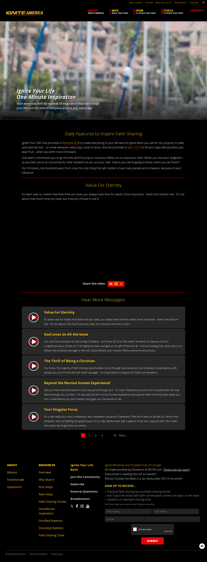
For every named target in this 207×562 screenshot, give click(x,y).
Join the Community (85, 477)
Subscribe (194, 2)
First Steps (46, 487)
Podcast (149, 2)
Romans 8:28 (71, 143)
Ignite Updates (136, 2)
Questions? (14, 487)
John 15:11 (134, 147)
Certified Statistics (51, 521)
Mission (12, 472)
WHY (118, 11)
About (12, 465)
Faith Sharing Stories (52, 501)
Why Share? (46, 480)
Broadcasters (80, 499)
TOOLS (172, 11)
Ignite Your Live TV (164, 2)
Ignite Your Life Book (81, 467)
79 (114, 435)
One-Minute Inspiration (47, 511)
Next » (122, 435)
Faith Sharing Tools (51, 535)
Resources (47, 465)
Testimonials (15, 480)
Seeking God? (180, 2)
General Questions (84, 491)
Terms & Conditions (38, 554)
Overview (45, 472)
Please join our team (176, 469)
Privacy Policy (57, 554)
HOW (144, 11)
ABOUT (96, 11)
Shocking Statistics (51, 528)
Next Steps (46, 494)
